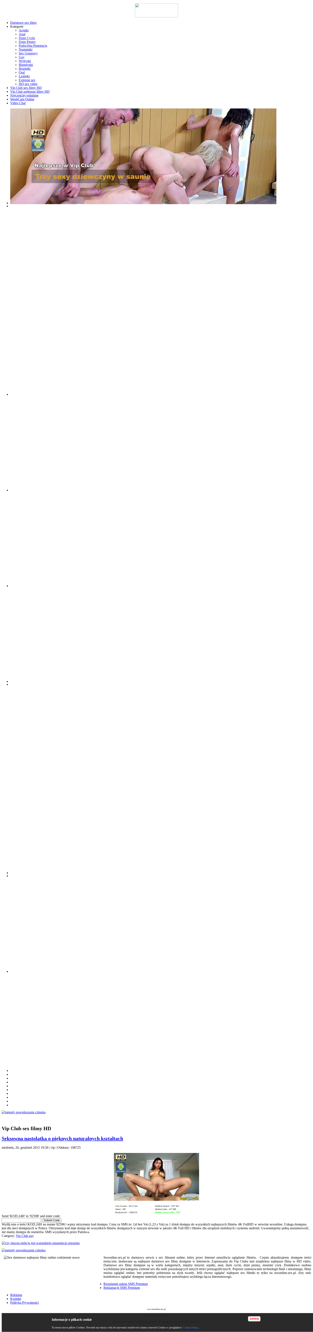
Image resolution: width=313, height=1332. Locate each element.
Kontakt (15, 1299)
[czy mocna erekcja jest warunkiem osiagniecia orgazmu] (156, 1243)
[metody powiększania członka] (156, 1112)
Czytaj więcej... (191, 1327)
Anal (22, 34)
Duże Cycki (27, 38)
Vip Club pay (25, 1236)
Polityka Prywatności (24, 1302)
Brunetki (24, 68)
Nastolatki (25, 49)
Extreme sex (27, 80)
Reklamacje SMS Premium (121, 1287)
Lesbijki (24, 76)
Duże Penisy (27, 42)
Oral (22, 72)
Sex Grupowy (28, 53)
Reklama (16, 1295)
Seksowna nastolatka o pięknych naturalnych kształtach (62, 1138)
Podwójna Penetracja (33, 45)
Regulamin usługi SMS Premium (125, 1284)
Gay (21, 57)
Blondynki (26, 65)
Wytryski (25, 61)
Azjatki (24, 30)
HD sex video (28, 84)
